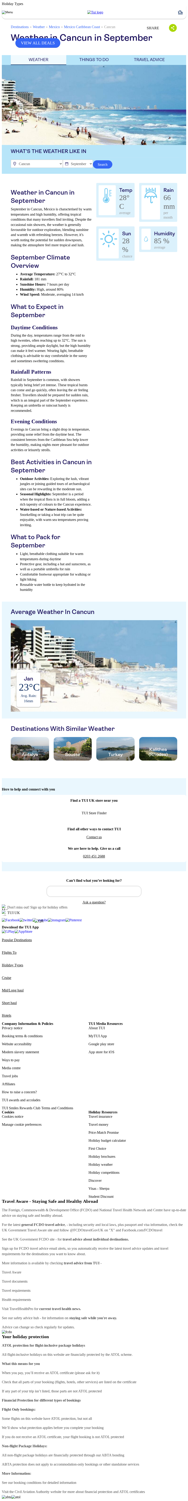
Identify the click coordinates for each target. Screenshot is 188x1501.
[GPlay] (8, 931)
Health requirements (16, 1300)
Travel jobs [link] (10, 1076)
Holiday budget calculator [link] (107, 1140)
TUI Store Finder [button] (94, 813)
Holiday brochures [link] (101, 1156)
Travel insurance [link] (100, 1116)
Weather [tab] (38, 59)
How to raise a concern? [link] (19, 1092)
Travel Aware (11, 1272)
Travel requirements (16, 1290)
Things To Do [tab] (94, 59)
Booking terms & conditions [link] (22, 1036)
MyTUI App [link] (97, 1036)
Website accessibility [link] (17, 1044)
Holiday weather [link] (100, 1164)
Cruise (6, 978)
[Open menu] (7, 12)
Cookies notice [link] (12, 1116)
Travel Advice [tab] (149, 59)
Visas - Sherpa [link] (98, 1188)
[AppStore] (23, 931)
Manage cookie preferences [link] (21, 1124)
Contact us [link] (94, 837)
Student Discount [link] (100, 1196)
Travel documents (15, 1281)
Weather (39, 27)
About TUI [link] (96, 1028)
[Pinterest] (74, 920)
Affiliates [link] (8, 1084)
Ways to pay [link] (11, 1060)
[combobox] (94, 891)
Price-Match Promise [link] (103, 1132)
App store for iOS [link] (101, 1052)
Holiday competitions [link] (103, 1172)
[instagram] (57, 920)
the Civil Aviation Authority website (35, 1492)
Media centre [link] (11, 1068)
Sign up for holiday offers (48, 907)
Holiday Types (12, 965)
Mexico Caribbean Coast (82, 27)
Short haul (9, 1003)
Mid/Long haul (13, 990)
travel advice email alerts (48, 1248)
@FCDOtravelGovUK (86, 1230)
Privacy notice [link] (12, 1028)
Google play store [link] (101, 1044)
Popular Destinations (17, 940)
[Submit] (52, 889)
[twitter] (26, 920)
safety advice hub (26, 1318)
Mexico (54, 27)
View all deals (38, 43)
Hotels (6, 1015)
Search (103, 164)
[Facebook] (11, 920)
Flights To (9, 952)
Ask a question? (94, 902)
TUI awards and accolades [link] (21, 1100)
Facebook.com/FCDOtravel (142, 1230)
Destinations (20, 27)
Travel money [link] (98, 1124)
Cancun (109, 27)
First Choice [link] (97, 1148)
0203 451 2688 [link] (94, 856)
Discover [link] (95, 1180)
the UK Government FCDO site (31, 1239)
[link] (95, 12)
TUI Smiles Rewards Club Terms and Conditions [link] (37, 1108)
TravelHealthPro (21, 1309)
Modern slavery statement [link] (20, 1052)
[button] (182, 12)
